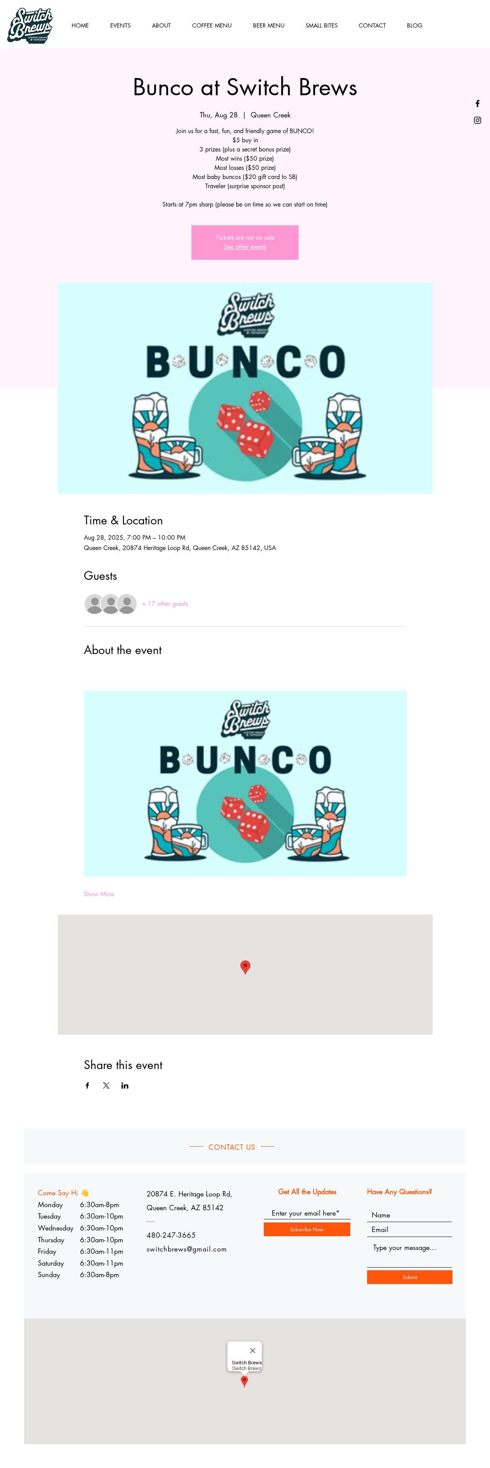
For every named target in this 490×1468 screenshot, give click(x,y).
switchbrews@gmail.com (187, 1248)
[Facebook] (477, 103)
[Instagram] (477, 120)
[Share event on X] (106, 1085)
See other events (245, 247)
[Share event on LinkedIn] (125, 1085)
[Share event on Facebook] (87, 1085)
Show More (99, 894)
